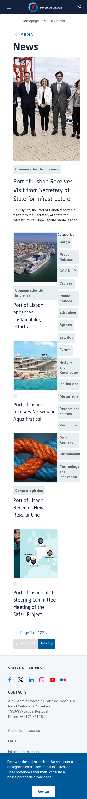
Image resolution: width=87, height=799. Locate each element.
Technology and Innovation (69, 472)
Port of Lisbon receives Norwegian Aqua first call (34, 412)
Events (65, 350)
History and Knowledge (69, 367)
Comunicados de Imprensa (29, 292)
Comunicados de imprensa (37, 169)
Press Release (66, 257)
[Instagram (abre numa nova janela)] (41, 680)
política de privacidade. (34, 777)
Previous (27, 643)
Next (45, 643)
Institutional (69, 384)
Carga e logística (29, 491)
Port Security (66, 440)
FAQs (12, 741)
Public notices (66, 298)
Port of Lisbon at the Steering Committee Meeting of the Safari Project (35, 604)
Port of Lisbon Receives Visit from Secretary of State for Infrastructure (43, 190)
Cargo (65, 242)
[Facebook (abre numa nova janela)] (10, 680)
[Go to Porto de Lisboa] (45, 7)
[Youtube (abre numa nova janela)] (52, 680)
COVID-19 (68, 271)
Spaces (66, 325)
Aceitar (43, 791)
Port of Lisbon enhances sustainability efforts (28, 316)
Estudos (66, 337)
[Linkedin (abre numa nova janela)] (31, 680)
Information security (23, 752)
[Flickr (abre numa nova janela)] (63, 680)
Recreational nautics (70, 411)
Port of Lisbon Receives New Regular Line (28, 508)
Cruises (66, 283)
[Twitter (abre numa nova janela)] (20, 680)
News (60, 21)
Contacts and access (24, 731)
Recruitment (70, 425)
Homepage (31, 21)
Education (68, 312)
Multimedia (69, 396)
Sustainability (71, 454)
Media (48, 21)
